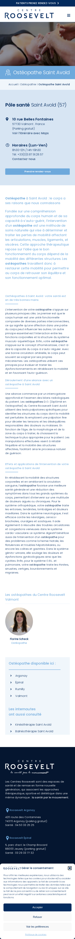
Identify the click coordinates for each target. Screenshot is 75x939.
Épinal (19, 682)
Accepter (37, 907)
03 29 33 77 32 (24, 853)
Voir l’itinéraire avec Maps (30, 133)
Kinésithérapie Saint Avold (33, 725)
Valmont (21, 696)
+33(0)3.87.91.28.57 (30, 154)
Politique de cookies (36, 934)
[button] (70, 868)
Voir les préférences (37, 926)
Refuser (37, 916)
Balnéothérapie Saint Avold (34, 731)
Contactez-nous (23, 159)
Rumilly (20, 689)
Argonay (21, 676)
